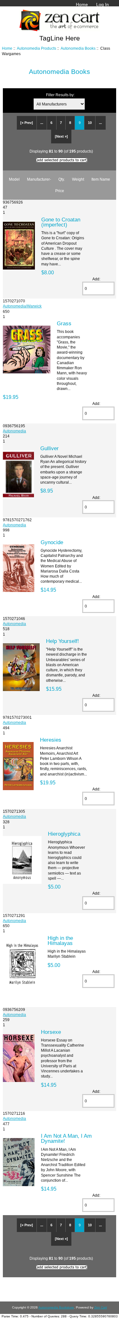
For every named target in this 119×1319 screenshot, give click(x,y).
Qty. (61, 179)
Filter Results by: (60, 95)
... (41, 123)
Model (14, 179)
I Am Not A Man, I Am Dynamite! (66, 1138)
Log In (102, 4)
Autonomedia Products (36, 48)
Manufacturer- (39, 179)
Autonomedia (14, 431)
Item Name (100, 179)
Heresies (50, 740)
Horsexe (51, 1032)
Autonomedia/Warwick (22, 306)
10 (90, 123)
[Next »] (61, 136)
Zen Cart (100, 1307)
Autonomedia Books (78, 48)
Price (59, 191)
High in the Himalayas (60, 940)
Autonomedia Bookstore (56, 1307)
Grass (64, 323)
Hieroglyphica (64, 834)
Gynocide (52, 542)
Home (82, 4)
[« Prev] (26, 123)
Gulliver (49, 448)
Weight (78, 179)
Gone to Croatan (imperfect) (60, 222)
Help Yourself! (62, 641)
